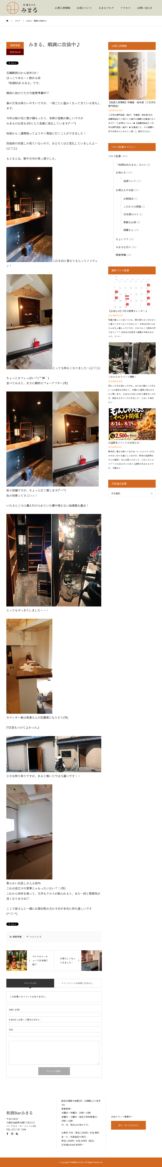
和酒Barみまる (19, 1113)
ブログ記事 (114, 156)
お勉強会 (128, 198)
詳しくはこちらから (128, 1125)
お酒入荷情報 (62, 8)
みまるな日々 (123, 247)
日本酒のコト (131, 214)
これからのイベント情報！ (122, 376)
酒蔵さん (128, 230)
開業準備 (15, 45)
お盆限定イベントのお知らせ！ (124, 442)
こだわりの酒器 (132, 206)
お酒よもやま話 (125, 190)
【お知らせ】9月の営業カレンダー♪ (127, 311)
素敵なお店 (129, 222)
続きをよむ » (145, 131)
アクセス (125, 8)
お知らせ (121, 172)
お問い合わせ (144, 8)
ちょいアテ (122, 239)
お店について (84, 8)
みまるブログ (106, 8)
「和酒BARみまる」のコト (131, 165)
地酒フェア (129, 181)
